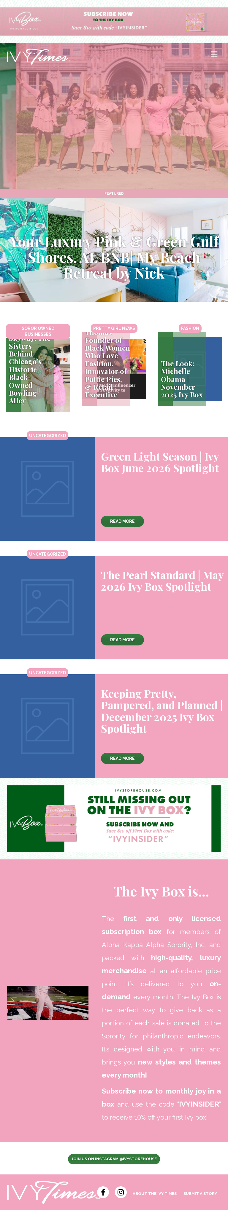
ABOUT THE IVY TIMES (155, 1193)
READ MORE (122, 521)
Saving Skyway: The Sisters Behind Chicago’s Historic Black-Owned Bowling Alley (29, 365)
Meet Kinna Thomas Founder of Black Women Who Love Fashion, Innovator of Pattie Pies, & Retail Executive (107, 359)
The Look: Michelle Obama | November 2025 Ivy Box (182, 379)
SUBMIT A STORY (200, 1193)
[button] (215, 56)
